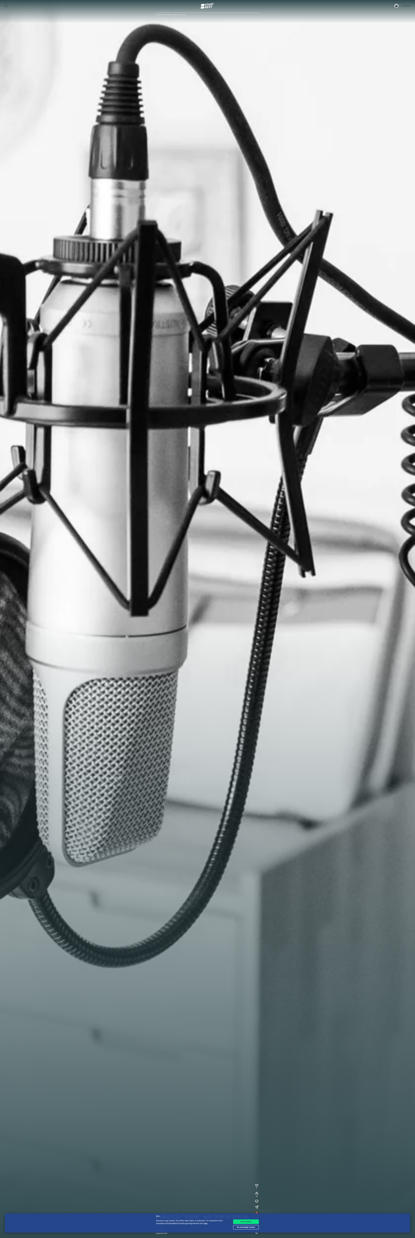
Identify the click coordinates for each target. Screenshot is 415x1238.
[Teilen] (256, 1207)
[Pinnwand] (256, 1201)
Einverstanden (246, 1222)
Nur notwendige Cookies (246, 1227)
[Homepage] (207, 6)
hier (206, 1224)
